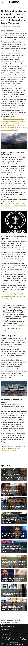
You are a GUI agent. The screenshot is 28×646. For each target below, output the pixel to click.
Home (3, 620)
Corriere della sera (14, 77)
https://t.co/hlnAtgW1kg (17, 325)
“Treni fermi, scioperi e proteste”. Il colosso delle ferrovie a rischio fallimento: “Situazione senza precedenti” (13, 121)
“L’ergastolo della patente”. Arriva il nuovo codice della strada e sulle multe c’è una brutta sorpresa (13, 206)
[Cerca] (25, 2)
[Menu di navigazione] (2, 2)
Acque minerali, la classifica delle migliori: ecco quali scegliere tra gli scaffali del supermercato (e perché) (14, 128)
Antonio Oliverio (8, 26)
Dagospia (20, 340)
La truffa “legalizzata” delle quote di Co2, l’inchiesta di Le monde (13, 448)
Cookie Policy (16, 622)
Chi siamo (10, 620)
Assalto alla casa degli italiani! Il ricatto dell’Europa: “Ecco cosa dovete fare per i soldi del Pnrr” (13, 296)
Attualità (17, 26)
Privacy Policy (5, 622)
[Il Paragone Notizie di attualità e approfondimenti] (14, 2)
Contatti (17, 620)
